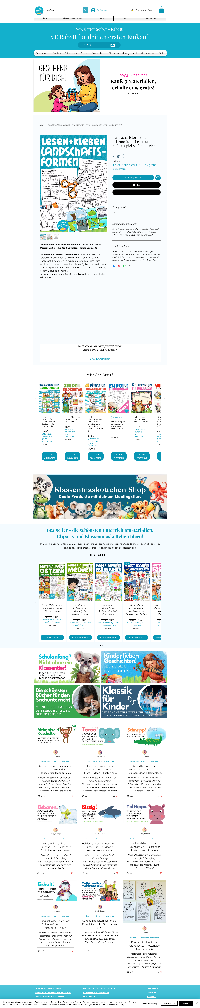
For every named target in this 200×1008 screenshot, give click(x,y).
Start (42, 125)
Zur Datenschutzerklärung (113, 1004)
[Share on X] (129, 266)
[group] (100, 422)
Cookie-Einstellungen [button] (150, 1003)
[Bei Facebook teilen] (114, 266)
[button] (161, 9)
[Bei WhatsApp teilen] (124, 266)
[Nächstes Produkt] (165, 397)
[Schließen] (196, 1003)
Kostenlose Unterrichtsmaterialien (55, 761)
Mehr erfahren (46, 277)
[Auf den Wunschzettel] (158, 177)
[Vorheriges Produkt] (35, 397)
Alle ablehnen (169, 1003)
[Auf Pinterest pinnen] (119, 266)
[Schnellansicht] (49, 398)
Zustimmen (186, 1003)
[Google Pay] (136, 192)
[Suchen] (85, 10)
